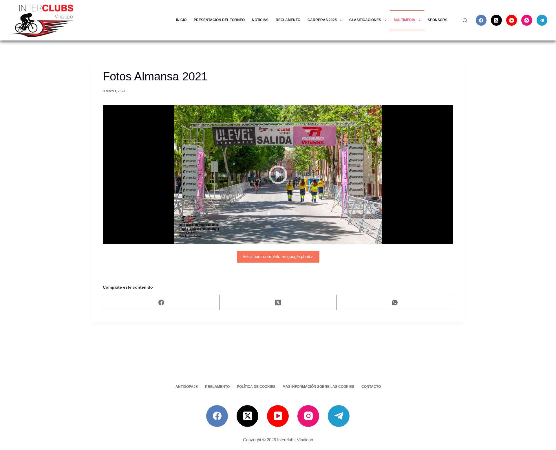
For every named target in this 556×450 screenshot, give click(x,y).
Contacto (371, 387)
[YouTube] (511, 20)
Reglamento (288, 20)
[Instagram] (526, 20)
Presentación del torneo (219, 20)
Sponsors (437, 20)
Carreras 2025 (322, 20)
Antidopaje (186, 387)
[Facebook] (481, 20)
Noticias (260, 20)
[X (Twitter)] (496, 20)
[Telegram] (542, 20)
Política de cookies (256, 387)
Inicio (181, 20)
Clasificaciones (365, 20)
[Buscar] (465, 20)
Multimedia (404, 20)
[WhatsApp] (394, 302)
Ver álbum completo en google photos (278, 256)
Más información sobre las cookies (318, 387)
